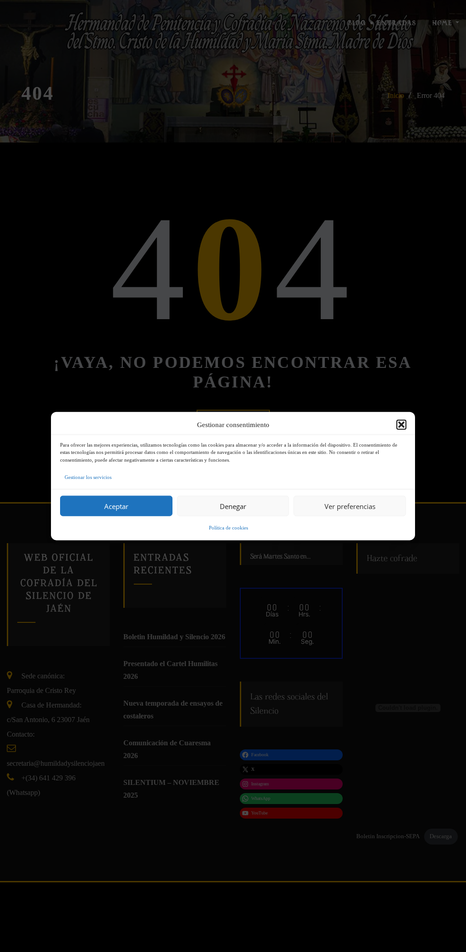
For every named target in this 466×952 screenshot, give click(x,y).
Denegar (233, 505)
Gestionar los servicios (88, 477)
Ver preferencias (349, 505)
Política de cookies (228, 527)
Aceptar (116, 505)
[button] (401, 424)
